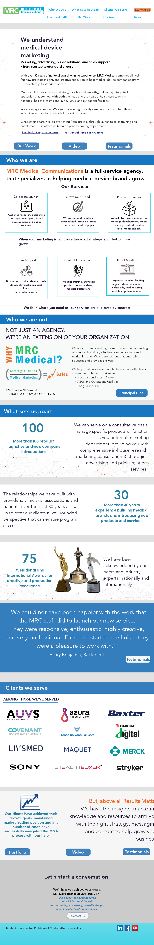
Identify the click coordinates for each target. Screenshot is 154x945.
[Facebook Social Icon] (127, 928)
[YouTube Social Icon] (135, 928)
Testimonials (138, 659)
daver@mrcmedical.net (68, 928)
